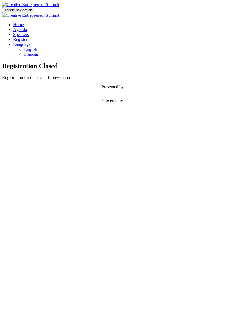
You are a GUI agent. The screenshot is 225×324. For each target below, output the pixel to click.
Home (18, 24)
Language (21, 44)
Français (31, 54)
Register (20, 39)
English (30, 49)
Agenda (20, 29)
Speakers (21, 34)
